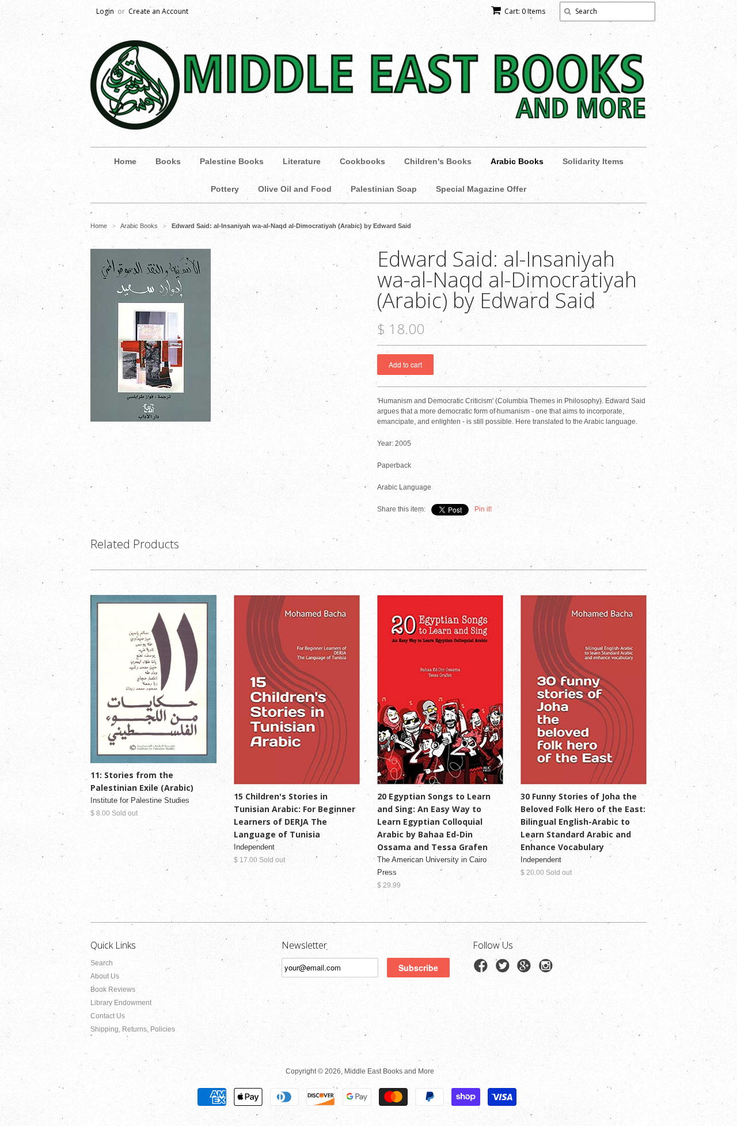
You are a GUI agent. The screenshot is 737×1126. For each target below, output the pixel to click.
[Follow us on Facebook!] (482, 969)
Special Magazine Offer (481, 189)
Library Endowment (120, 1003)
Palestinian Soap (384, 189)
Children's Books (438, 161)
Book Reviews (112, 989)
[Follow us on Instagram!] (547, 969)
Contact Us (107, 1016)
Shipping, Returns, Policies (132, 1029)
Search (101, 963)
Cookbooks (362, 161)
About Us (104, 976)
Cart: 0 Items (524, 11)
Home (125, 161)
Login (105, 11)
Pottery (225, 189)
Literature (302, 161)
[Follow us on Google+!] (525, 969)
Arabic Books (517, 161)
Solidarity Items (593, 161)
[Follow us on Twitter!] (504, 969)
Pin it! (483, 509)
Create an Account (158, 11)
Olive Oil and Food (295, 189)
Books (168, 161)
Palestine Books (232, 161)
